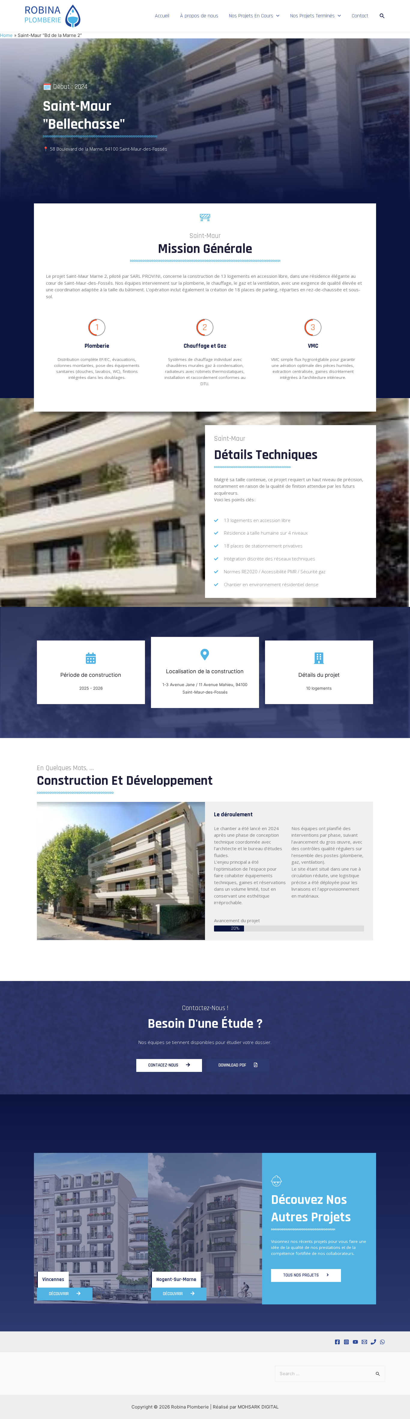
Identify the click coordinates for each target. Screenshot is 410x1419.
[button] (169, 1065)
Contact (360, 15)
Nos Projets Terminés (312, 15)
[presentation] (276, 15)
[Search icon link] (382, 16)
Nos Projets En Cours (251, 15)
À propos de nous (199, 15)
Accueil (162, 15)
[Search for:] (330, 1373)
